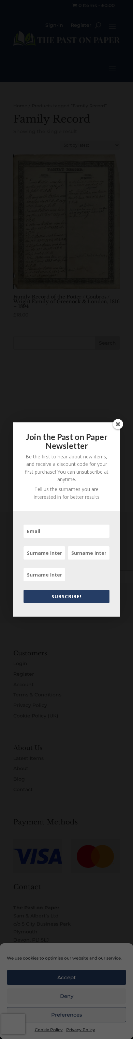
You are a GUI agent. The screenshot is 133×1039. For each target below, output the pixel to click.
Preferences (66, 1014)
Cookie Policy (49, 1029)
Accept (66, 977)
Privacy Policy (80, 1029)
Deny (66, 996)
